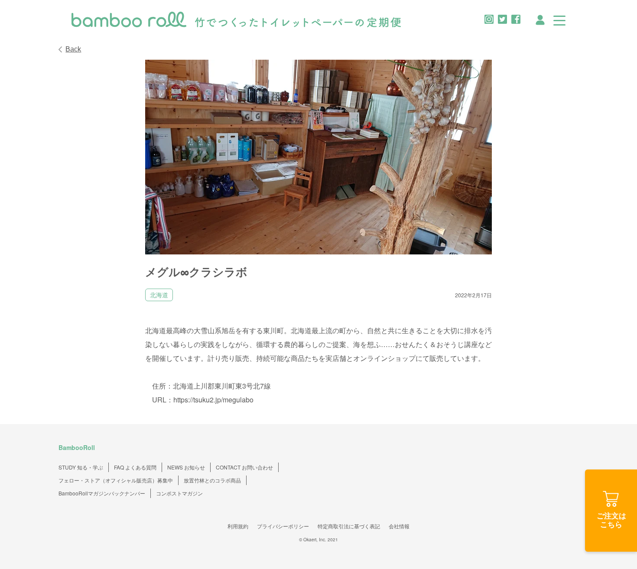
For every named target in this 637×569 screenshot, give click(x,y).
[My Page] (540, 19)
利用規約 (238, 526)
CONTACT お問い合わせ (244, 467)
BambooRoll (76, 447)
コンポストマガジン (179, 493)
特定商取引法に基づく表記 (349, 526)
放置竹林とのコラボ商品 (212, 480)
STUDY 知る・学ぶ (80, 467)
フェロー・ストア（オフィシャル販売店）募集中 (115, 480)
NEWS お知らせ (186, 467)
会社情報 (399, 526)
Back (73, 49)
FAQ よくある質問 (135, 467)
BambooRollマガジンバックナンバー (101, 493)
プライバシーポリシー (283, 526)
